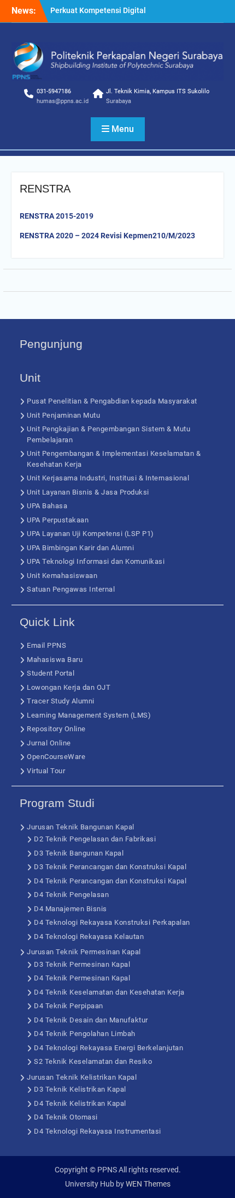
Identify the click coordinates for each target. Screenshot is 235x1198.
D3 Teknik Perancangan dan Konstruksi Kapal (110, 867)
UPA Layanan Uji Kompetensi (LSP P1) (90, 533)
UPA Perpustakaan (58, 520)
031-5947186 (54, 91)
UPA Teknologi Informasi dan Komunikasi (95, 561)
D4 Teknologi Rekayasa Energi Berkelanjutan (108, 1048)
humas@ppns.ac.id (63, 101)
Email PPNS (46, 645)
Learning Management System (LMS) (89, 715)
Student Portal (50, 673)
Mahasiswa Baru (55, 659)
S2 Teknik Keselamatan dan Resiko (93, 1061)
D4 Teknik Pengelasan (71, 894)
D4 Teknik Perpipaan (68, 1006)
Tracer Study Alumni (61, 701)
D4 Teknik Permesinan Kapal (82, 978)
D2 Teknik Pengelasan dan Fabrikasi (95, 839)
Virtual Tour (46, 771)
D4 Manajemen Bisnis (70, 909)
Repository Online (56, 729)
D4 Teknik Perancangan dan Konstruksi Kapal (110, 881)
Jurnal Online (49, 743)
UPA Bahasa (47, 506)
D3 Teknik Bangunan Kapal (79, 853)
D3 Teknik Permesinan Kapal (82, 964)
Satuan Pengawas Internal (71, 589)
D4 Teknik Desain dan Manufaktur (91, 1020)
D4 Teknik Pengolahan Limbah (85, 1034)
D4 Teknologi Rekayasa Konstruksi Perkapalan (112, 922)
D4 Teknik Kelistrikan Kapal (80, 1103)
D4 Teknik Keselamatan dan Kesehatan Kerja (109, 992)
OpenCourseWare (56, 756)
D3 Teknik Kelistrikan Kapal (80, 1089)
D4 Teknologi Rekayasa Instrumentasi (97, 1131)
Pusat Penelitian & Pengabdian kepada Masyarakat (112, 401)
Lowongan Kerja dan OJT (68, 687)
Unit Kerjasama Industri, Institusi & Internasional (108, 478)
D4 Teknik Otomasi (66, 1117)
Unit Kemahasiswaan (62, 575)
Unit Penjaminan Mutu (63, 415)
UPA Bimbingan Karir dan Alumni (80, 548)
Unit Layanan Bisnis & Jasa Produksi (88, 492)
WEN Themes (148, 1183)
